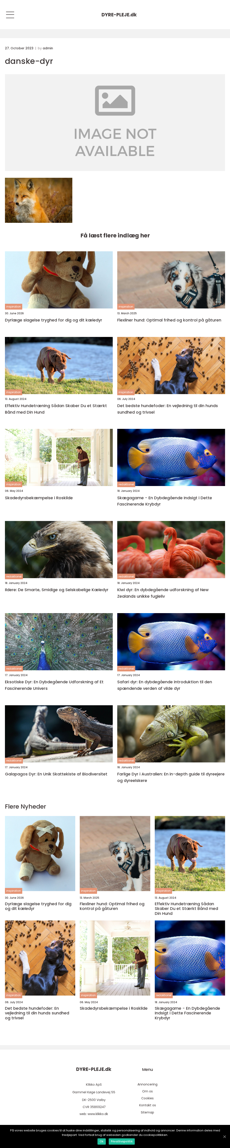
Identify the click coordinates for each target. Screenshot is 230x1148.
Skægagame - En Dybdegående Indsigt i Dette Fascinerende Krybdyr (164, 501)
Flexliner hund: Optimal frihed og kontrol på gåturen (169, 320)
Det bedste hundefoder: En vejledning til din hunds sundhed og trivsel (167, 409)
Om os (147, 1091)
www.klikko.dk (98, 1114)
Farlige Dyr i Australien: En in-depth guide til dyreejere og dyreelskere (171, 777)
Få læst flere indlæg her (115, 235)
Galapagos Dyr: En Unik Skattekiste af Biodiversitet (56, 774)
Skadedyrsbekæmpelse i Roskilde (39, 498)
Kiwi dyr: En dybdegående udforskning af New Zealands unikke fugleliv (163, 593)
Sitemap (147, 1112)
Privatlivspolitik (122, 1141)
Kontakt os (147, 1105)
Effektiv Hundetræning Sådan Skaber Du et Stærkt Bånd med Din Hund (56, 409)
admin (48, 48)
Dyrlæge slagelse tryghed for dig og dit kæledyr (53, 320)
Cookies (147, 1098)
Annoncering (147, 1084)
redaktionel (126, 484)
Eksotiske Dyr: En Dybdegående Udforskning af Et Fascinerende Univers (54, 685)
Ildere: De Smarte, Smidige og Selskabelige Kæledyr (56, 589)
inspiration (13, 306)
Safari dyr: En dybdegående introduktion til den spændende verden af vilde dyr (164, 685)
